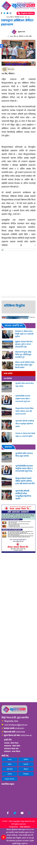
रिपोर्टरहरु (26, 774)
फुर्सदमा (26, 759)
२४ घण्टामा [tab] (8, 378)
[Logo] (18, 6)
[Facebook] (1, 13)
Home (10, 759)
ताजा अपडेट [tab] (8, 373)
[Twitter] (4, 13)
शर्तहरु (9, 764)
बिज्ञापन (26, 769)
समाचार (10, 774)
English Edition (27, 13)
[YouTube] (7, 13)
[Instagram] (10, 13)
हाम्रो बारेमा (10, 769)
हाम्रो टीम (26, 764)
